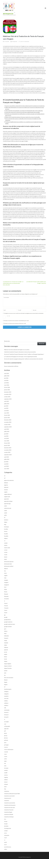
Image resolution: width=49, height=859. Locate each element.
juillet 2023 (6, 459)
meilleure (6, 703)
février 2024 (7, 443)
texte (5, 786)
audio (5, 515)
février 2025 (7, 415)
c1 (4, 540)
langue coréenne (8, 666)
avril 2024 (6, 438)
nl (4, 719)
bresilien (6, 529)
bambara (6, 519)
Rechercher (7, 341)
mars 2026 (6, 385)
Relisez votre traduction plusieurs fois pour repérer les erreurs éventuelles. (22, 117)
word (5, 844)
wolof (5, 842)
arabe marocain (7, 508)
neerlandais (6, 710)
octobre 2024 (7, 424)
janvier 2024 (7, 445)
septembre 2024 (8, 426)
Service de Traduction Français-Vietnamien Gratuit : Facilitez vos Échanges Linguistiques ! (24, 354)
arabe (5, 506)
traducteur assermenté (9, 796)
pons (5, 742)
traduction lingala (8, 812)
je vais (5, 652)
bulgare (6, 538)
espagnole (6, 584)
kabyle (5, 654)
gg (4, 615)
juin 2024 (6, 433)
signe (5, 761)
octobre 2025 (7, 396)
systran (6, 775)
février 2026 (7, 387)
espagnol (6, 582)
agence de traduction (9, 480)
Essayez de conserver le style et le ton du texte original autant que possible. (22, 112)
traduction (6, 800)
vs (4, 840)
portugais (6, 744)
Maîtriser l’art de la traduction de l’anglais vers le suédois (16, 349)
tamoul (5, 782)
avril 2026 (6, 382)
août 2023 (6, 457)
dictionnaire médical (8, 566)
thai (5, 789)
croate (5, 554)
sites (5, 765)
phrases (6, 738)
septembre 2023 (8, 454)
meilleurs (6, 705)
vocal (5, 837)
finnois (5, 591)
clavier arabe (7, 547)
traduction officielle (8, 814)
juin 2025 (6, 406)
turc (5, 819)
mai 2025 (6, 408)
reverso (6, 747)
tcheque (6, 784)
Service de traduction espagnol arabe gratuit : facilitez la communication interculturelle (23, 359)
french (5, 612)
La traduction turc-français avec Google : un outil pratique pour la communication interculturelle (13, 283)
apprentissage (7, 503)
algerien (6, 485)
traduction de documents (9, 805)
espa (5, 577)
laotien (5, 670)
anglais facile (7, 496)
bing (5, 524)
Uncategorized (7, 828)
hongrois (6, 638)
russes (5, 756)
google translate (8, 626)
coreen (5, 550)
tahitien (6, 779)
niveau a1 (6, 712)
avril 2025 (6, 410)
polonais (6, 740)
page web (6, 728)
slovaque (6, 768)
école (5, 573)
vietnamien (6, 835)
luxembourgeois (7, 689)
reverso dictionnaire (8, 749)
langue (5, 661)
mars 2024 (6, 440)
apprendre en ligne (8, 501)
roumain (6, 751)
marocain (6, 698)
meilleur (6, 700)
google (5, 617)
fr (4, 601)
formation (6, 598)
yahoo (5, 849)
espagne (6, 580)
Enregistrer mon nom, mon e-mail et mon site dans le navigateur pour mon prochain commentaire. (24, 313)
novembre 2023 (7, 450)
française (6, 608)
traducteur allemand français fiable (12, 793)
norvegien (6, 721)
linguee (5, 684)
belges (5, 522)
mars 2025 (6, 413)
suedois (6, 770)
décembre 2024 (7, 420)
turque (5, 821)
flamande (6, 596)
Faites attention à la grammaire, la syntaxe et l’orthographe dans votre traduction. (24, 110)
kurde (5, 659)
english (5, 575)
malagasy (6, 691)
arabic (5, 510)
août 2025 (6, 401)
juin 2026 (6, 378)
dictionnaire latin (8, 564)
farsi (5, 587)
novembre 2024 (7, 422)
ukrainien (6, 826)
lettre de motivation (8, 677)
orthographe (7, 726)
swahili (5, 772)
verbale (6, 830)
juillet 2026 (6, 375)
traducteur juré (7, 798)
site (5, 763)
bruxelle (6, 533)
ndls (5, 707)
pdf (5, 731)
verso (5, 833)
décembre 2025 (7, 392)
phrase (5, 735)
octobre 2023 (7, 452)
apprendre (6, 499)
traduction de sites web (9, 807)
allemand (6, 487)
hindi (5, 633)
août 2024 (6, 429)
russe (5, 754)
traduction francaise (8, 809)
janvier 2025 (7, 417)
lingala (5, 682)
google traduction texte (9, 624)
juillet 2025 (6, 403)
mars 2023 (6, 468)
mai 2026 (6, 380)
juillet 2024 (6, 431)
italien (5, 645)
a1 (4, 475)
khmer (5, 656)
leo (5, 675)
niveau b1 (6, 717)
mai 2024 (6, 436)
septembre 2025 (8, 399)
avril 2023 (6, 466)
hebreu (5, 631)
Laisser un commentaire (24, 41)
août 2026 (6, 373)
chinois (5, 545)
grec (5, 628)
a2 (4, 478)
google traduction (8, 622)
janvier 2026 (7, 389)
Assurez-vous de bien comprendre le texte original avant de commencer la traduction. (25, 105)
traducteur (6, 791)
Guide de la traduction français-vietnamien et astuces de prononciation (20, 352)
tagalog (6, 777)
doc (5, 570)
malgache (6, 693)
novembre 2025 (7, 394)
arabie (5, 512)
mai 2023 (6, 464)
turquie (5, 823)
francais (6, 605)
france (5, 610)
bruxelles (6, 536)
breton (5, 531)
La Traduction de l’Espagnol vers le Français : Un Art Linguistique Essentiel (20, 356)
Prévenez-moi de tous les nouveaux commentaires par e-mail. (16, 320)
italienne (6, 647)
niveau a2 (6, 714)
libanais (6, 680)
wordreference (7, 847)
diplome (6, 568)
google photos (7, 619)
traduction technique (9, 816)
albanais (6, 482)
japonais (6, 649)
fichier (5, 589)
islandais (6, 642)
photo (5, 733)
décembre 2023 (7, 447)
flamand (6, 594)
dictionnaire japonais (8, 561)
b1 (4, 517)
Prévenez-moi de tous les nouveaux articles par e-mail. (15, 323)
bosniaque (6, 526)
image (5, 640)
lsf (4, 686)
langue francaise (8, 668)
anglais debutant (8, 494)
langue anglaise (7, 663)
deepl (5, 559)
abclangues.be (8, 14)
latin (5, 673)
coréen (5, 552)
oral (5, 724)
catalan (5, 543)
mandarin (6, 696)
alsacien (6, 489)
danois (5, 557)
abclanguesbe (14, 41)
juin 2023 (6, 461)
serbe (5, 758)
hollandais (6, 635)
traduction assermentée (9, 802)
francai (5, 603)
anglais (5, 492)
